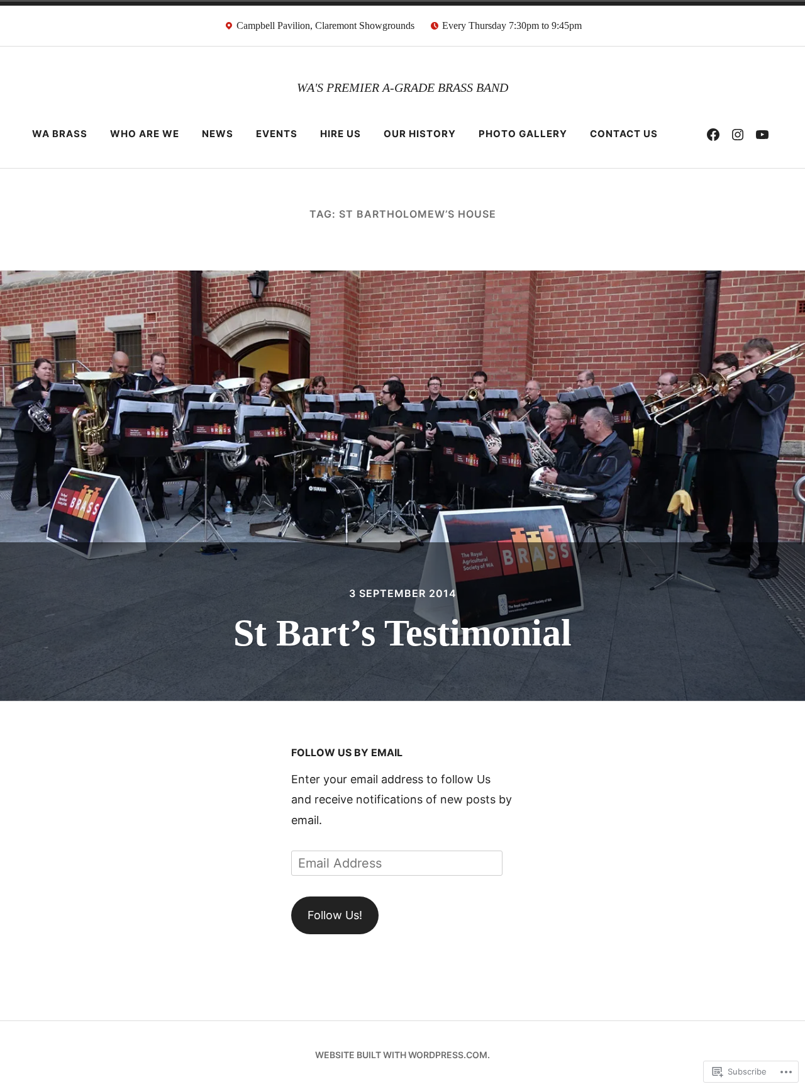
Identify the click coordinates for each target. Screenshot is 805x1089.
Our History (420, 134)
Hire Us (340, 134)
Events (276, 134)
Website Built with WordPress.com (401, 1054)
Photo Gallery (523, 134)
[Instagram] (737, 134)
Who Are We (144, 134)
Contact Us (624, 134)
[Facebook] (713, 134)
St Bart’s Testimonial (402, 633)
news (217, 134)
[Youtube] (762, 134)
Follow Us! (335, 915)
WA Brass (59, 134)
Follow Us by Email (346, 752)
